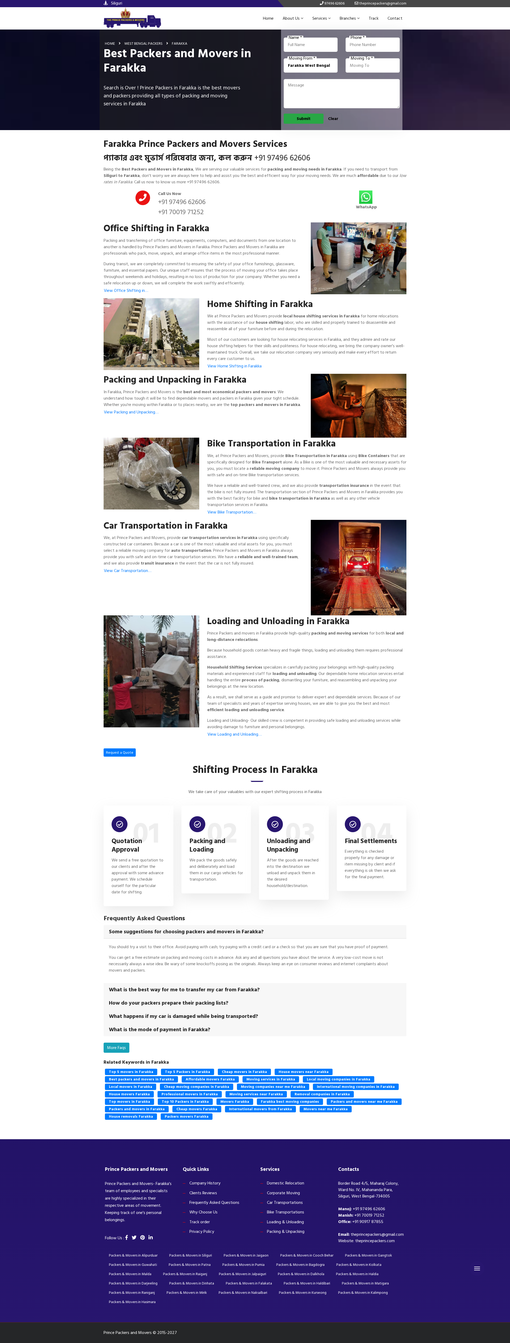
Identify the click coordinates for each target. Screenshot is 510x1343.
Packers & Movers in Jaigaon (246, 1255)
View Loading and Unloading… (234, 734)
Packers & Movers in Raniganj (132, 1293)
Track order (199, 1221)
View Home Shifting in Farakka (234, 366)
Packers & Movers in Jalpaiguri (242, 1274)
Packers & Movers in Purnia (243, 1265)
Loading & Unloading (285, 1221)
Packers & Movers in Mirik (187, 1293)
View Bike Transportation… (231, 512)
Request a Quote (119, 752)
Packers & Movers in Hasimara (132, 1302)
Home (268, 18)
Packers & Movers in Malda (130, 1274)
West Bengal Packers (143, 43)
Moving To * (362, 58)
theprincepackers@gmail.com (377, 1234)
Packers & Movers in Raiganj (185, 1274)
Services (319, 18)
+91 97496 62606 (282, 158)
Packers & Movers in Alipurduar (133, 1255)
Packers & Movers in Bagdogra (300, 1265)
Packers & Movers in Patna (190, 1265)
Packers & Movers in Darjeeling (133, 1283)
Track (374, 18)
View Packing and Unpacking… (131, 412)
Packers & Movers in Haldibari (307, 1283)
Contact (395, 18)
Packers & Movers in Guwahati (133, 1265)
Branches (348, 18)
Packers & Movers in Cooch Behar (306, 1255)
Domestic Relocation (285, 1183)
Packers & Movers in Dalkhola (301, 1274)
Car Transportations (285, 1202)
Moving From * (302, 58)
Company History (204, 1183)
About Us (291, 18)
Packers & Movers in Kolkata (358, 1265)
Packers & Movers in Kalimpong (363, 1293)
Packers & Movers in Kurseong (302, 1293)
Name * (295, 38)
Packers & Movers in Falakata (249, 1283)
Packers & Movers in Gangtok (368, 1255)
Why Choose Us (203, 1212)
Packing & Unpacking (285, 1231)
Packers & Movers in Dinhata (191, 1283)
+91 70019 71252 (181, 212)
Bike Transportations (285, 1212)
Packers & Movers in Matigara (365, 1283)
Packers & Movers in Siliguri (190, 1255)
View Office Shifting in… (126, 290)
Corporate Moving (283, 1192)
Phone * (358, 38)
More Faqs (116, 1047)
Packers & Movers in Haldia (357, 1274)
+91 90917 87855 (367, 1221)
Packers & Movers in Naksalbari (243, 1293)
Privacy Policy (201, 1231)
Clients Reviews (203, 1192)
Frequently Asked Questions (214, 1202)
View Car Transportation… (127, 570)
